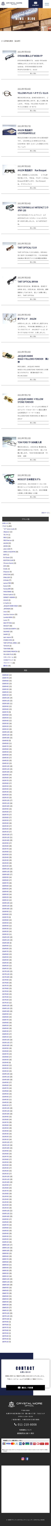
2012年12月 (5, 1142)
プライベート (7, 663)
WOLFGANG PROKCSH (10, 651)
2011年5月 (5, 1196)
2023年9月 (5, 775)
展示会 (5, 666)
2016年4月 (5, 1028)
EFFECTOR (6, 574)
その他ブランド (8, 660)
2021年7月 (5, 849)
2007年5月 (5, 1333)
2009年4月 (5, 1267)
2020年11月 (5, 871)
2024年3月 (5, 757)
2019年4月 (5, 926)
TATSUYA (6, 646)
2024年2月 (5, 760)
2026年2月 (5, 692)
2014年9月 (5, 1082)
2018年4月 (5, 960)
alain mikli (6, 549)
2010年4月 (5, 1233)
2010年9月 (5, 1219)
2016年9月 (5, 1014)
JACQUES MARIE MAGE (10, 606)
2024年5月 (5, 752)
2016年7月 (5, 1020)
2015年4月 (5, 1062)
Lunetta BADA (7, 617)
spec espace (7, 637)
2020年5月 (5, 889)
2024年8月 (5, 743)
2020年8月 (5, 880)
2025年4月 (5, 720)
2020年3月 (5, 894)
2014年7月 (5, 1088)
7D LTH (5, 535)
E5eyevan (6, 572)
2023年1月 (5, 797)
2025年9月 (5, 706)
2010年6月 (5, 1228)
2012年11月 (5, 1145)
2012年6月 (5, 1159)
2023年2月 (5, 795)
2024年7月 (5, 746)
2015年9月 (5, 1048)
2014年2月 (5, 1102)
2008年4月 (5, 1302)
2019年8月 (5, 914)
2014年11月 (5, 1077)
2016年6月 (5, 1022)
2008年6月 (5, 1296)
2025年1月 (5, 729)
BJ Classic (6, 557)
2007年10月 (5, 1319)
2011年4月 (5, 1199)
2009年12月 (5, 1245)
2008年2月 (5, 1307)
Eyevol (5, 586)
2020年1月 (5, 900)
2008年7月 (5, 1293)
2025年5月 (5, 718)
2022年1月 (5, 832)
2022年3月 (5, 826)
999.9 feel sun (7, 540)
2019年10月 (5, 908)
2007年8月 (5, 1324)
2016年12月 (5, 1005)
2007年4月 (5, 1336)
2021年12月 (5, 834)
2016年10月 (5, 1011)
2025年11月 (5, 700)
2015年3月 (5, 1065)
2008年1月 (5, 1310)
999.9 (5, 537)
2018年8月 (5, 948)
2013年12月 (5, 1108)
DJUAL (5, 569)
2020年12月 (5, 869)
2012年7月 (5, 1156)
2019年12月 (5, 903)
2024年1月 (5, 763)
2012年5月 (5, 1162)
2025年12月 (5, 698)
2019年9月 (5, 911)
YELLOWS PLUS (8, 654)
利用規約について (25, 1430)
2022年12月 (5, 800)
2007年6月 (5, 1330)
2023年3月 (5, 792)
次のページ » (46, 513)
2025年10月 (5, 703)
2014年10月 (5, 1079)
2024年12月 (5, 732)
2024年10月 (5, 738)
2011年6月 (5, 1193)
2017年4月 (5, 994)
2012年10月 (5, 1148)
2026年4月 (5, 686)
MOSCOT (6, 626)
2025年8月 (5, 709)
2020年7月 (5, 883)
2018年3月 (5, 963)
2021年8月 (5, 846)
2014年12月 (5, 1074)
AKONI (5, 546)
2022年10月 (5, 806)
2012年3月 (5, 1168)
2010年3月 (5, 1236)
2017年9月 (5, 980)
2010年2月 (5, 1239)
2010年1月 (5, 1242)
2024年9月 (5, 740)
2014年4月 (5, 1097)
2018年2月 (5, 965)
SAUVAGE (6, 631)
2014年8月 (5, 1085)
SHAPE (5, 634)
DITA (4, 566)
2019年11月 (5, 906)
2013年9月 (5, 1116)
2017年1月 (5, 1003)
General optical (8, 594)
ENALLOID (6, 577)
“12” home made (8, 529)
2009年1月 (5, 1276)
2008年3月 (5, 1305)
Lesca (5, 611)
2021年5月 (5, 854)
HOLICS (5, 600)
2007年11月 (5, 1316)
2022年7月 (5, 814)
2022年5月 (5, 820)
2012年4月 (5, 1165)
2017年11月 (5, 974)
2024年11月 (5, 735)
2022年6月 (5, 817)
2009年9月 (5, 1253)
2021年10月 (5, 840)
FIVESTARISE (7, 592)
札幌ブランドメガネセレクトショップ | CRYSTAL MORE (26, 1520)
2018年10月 (5, 943)
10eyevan (6, 532)
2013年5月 (5, 1128)
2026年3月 (5, 689)
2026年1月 (5, 695)
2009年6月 (5, 1262)
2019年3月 (5, 928)
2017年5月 (5, 991)
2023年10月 (5, 772)
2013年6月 (5, 1125)
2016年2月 (5, 1034)
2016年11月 (5, 1008)
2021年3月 (5, 860)
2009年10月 (5, 1250)
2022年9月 (5, 809)
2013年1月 (5, 1139)
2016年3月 (5, 1031)
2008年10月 (5, 1285)
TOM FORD (6, 648)
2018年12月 (5, 937)
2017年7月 (5, 985)
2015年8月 (5, 1051)
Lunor (5, 620)
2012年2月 (5, 1171)
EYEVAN (5, 580)
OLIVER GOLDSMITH (9, 629)
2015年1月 (5, 1071)
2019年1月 (5, 934)
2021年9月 (5, 843)
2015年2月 (5, 1068)
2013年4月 (5, 1131)
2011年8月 (5, 1188)
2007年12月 (5, 1313)
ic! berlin (6, 603)
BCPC (5, 554)
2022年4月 (5, 823)
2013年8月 (5, 1119)
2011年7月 (5, 1191)
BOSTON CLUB (8, 560)
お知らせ (5, 523)
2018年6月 (5, 954)
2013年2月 (5, 1136)
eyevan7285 (7, 583)
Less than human (8, 614)
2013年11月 (5, 1111)
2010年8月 (5, 1222)
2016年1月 (5, 1037)
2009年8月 (5, 1256)
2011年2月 (5, 1205)
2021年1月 (5, 866)
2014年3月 (5, 1099)
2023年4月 (5, 789)
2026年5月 (5, 683)
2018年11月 (5, 940)
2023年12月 (5, 766)
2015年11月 (5, 1042)
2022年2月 (5, 829)
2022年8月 (5, 812)
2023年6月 (5, 783)
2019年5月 (5, 923)
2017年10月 (5, 977)
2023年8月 (5, 777)
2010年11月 (5, 1213)
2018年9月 (5, 946)
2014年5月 (5, 1094)
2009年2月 (5, 1273)
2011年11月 (5, 1179)
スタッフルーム (8, 657)
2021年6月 (5, 851)
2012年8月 (5, 1154)
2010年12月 (5, 1210)
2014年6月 (5, 1091)
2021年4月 (5, 857)
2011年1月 (5, 1208)
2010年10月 (5, 1216)
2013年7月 (5, 1122)
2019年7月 (5, 917)
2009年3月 (5, 1270)
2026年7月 (5, 678)
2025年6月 (5, 715)
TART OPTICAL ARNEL (10, 643)
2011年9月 (5, 1185)
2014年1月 (5, 1105)
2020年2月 (5, 897)
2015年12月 (5, 1040)
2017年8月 (5, 983)
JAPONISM (6, 609)
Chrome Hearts (8, 563)
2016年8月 (5, 1017)
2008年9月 (5, 1287)
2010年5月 (5, 1230)
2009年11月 (5, 1248)
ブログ (4, 526)
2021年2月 (5, 863)
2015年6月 (5, 1057)
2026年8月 (5, 675)
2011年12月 (5, 1176)
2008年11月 (5, 1282)
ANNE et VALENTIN (9, 552)
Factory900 (6, 589)
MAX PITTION (7, 623)
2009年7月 (5, 1259)
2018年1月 (5, 968)
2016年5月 (5, 1025)
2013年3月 (5, 1134)
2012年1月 (5, 1173)
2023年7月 (5, 780)
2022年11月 (5, 803)
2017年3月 (5, 997)
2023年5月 (5, 786)
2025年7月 (5, 712)
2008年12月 (5, 1279)
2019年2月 (5, 931)
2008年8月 (5, 1290)
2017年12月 (5, 971)
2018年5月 (5, 957)
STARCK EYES (7, 640)
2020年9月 (5, 877)
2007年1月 (5, 1342)
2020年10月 (5, 874)
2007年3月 (5, 1339)
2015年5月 (5, 1059)
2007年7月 (5, 1327)
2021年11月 (5, 837)
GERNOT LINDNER (9, 597)
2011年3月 (5, 1202)
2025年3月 (5, 723)
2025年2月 (5, 726)
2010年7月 (5, 1225)
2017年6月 (5, 988)
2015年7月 (5, 1054)
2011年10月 (5, 1182)
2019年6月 (5, 920)
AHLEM (5, 543)
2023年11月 (5, 769)
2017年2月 (5, 1000)
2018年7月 (5, 951)
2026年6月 (5, 681)
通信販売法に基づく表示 (25, 1433)
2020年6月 (5, 886)
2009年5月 (5, 1265)
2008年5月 (5, 1299)
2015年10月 (5, 1045)
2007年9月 (5, 1322)
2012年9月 (5, 1151)
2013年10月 (5, 1114)
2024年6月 (5, 749)
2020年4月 (5, 891)
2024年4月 (5, 755)
